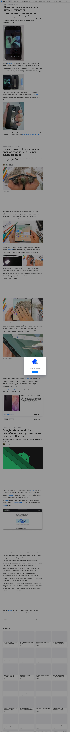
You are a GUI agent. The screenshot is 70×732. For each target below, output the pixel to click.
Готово (35, 371)
